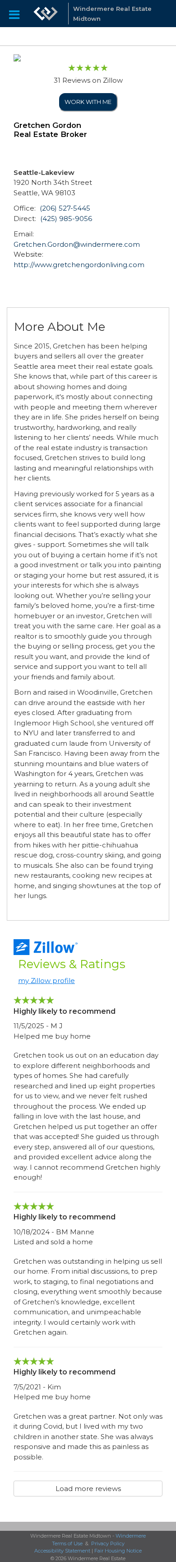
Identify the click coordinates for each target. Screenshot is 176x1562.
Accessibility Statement (62, 1551)
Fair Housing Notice (118, 1551)
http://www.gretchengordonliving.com (79, 264)
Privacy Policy (108, 1543)
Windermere (131, 1536)
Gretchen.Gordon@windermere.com (77, 244)
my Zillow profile (46, 980)
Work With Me (88, 101)
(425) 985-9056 (66, 218)
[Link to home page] (46, 13)
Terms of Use (67, 1543)
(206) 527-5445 (65, 208)
